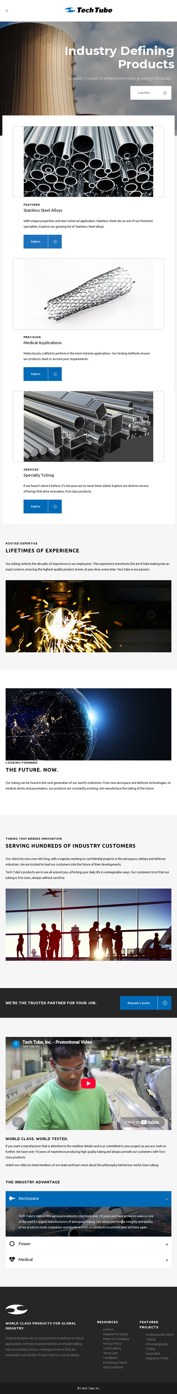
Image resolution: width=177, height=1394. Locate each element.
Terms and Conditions (110, 1355)
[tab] (88, 1199)
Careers (108, 1329)
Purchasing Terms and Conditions (115, 1365)
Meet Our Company (116, 1339)
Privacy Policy (112, 1343)
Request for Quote (115, 1334)
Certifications (112, 1348)
